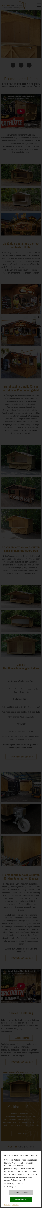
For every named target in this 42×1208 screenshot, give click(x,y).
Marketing (16, 1187)
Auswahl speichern (21, 1192)
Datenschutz (15, 1205)
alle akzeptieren (21, 1199)
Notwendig (16, 1184)
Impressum (7, 1205)
